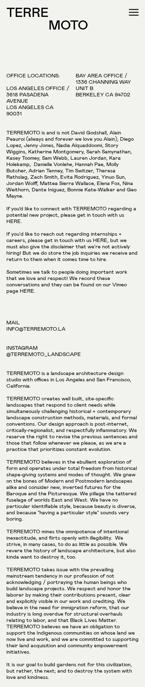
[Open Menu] (134, 13)
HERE (27, 291)
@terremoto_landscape (43, 354)
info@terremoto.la (35, 329)
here (13, 221)
